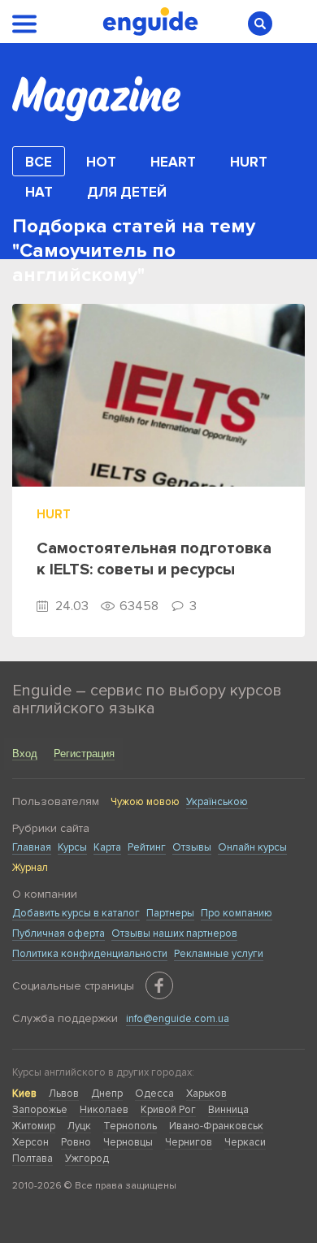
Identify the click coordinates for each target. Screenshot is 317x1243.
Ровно (76, 1142)
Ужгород (87, 1158)
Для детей (127, 192)
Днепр (107, 1093)
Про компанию (236, 913)
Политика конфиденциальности (89, 953)
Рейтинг (147, 847)
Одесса (154, 1093)
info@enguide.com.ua (177, 1018)
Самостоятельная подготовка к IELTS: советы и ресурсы (154, 559)
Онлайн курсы (252, 847)
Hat (39, 192)
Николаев (104, 1109)
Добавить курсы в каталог (76, 913)
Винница (228, 1109)
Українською (217, 801)
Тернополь (130, 1126)
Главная (31, 847)
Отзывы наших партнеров (174, 933)
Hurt (248, 162)
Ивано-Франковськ (216, 1126)
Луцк (79, 1126)
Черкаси (245, 1142)
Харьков (206, 1093)
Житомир (33, 1126)
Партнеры (170, 913)
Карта (107, 847)
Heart (173, 162)
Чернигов (188, 1142)
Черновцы (128, 1142)
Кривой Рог (168, 1109)
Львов (64, 1093)
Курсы (72, 847)
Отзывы (191, 847)
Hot (101, 162)
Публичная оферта (58, 933)
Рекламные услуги (218, 953)
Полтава (32, 1158)
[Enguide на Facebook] (159, 985)
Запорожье (39, 1109)
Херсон (30, 1142)
